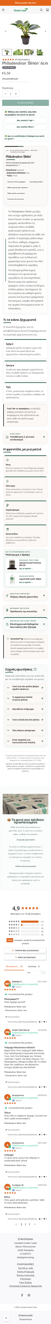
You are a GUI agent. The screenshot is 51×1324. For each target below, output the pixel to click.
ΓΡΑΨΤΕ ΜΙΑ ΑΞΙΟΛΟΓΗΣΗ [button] (27, 950)
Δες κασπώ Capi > (25, 120)
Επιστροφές (25, 1279)
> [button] (35, 1224)
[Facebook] (22, 1295)
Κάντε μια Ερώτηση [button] (27, 957)
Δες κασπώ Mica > (25, 126)
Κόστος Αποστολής (25, 1275)
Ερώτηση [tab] (32, 966)
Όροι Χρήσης (25, 1282)
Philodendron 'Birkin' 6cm (15, 1006)
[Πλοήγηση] (3, 10)
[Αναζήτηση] (41, 10)
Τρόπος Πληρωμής (25, 1271)
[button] (6, 31)
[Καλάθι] (47, 10)
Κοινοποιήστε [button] (14, 1017)
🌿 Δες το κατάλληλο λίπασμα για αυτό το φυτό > (24, 137)
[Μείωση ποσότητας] (5, 94)
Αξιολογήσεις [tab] (12, 966)
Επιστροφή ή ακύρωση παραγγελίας (25, 1286)
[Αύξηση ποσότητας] (16, 94)
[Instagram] (29, 1295)
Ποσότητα (7, 88)
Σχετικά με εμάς (25, 1268)
